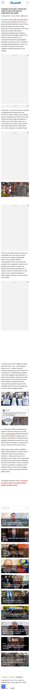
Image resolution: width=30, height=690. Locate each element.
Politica (18, 16)
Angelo (26, 16)
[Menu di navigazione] (3, 2)
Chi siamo (4, 688)
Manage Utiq (19, 677)
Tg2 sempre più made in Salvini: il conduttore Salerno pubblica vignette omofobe (14, 483)
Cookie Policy (4, 677)
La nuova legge (9, 434)
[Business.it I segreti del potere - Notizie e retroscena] (15, 2)
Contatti (12, 688)
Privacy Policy (12, 677)
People (13, 16)
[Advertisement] (15, 346)
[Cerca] (27, 2)
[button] (3, 686)
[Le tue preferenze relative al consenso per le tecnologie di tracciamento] (28, 517)
